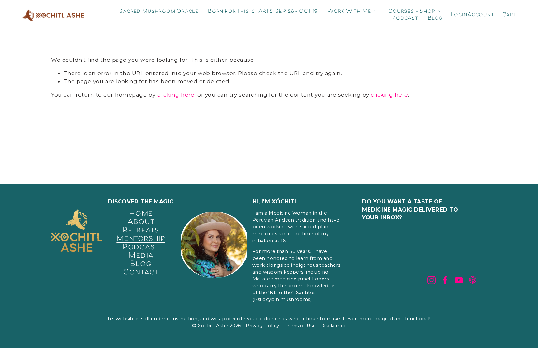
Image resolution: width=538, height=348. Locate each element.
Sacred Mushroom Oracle (158, 11)
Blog (435, 18)
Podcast (405, 18)
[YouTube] (459, 280)
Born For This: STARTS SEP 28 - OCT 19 (263, 11)
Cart (509, 15)
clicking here (176, 94)
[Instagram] (431, 280)
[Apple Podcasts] (472, 280)
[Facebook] (445, 280)
